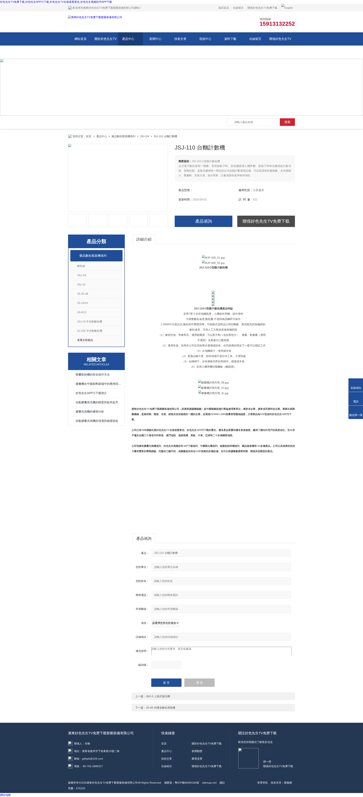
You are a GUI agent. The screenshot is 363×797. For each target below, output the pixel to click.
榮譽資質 (197, 758)
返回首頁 (223, 7)
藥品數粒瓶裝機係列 (123, 136)
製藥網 (288, 782)
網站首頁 (80, 38)
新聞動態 (197, 751)
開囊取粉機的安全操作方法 (93, 374)
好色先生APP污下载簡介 (91, 393)
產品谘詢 (203, 221)
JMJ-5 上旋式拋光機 (158, 696)
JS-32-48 (82, 293)
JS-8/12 (81, 312)
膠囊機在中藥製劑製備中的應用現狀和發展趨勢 (98, 383)
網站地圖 (5, 794)
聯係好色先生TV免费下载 (262, 7)
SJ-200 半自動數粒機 (89, 330)
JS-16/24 (82, 302)
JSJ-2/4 (144, 136)
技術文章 (180, 38)
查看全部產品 (85, 340)
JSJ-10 (81, 284)
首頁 (89, 136)
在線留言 (238, 7)
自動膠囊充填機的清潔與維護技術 (97, 420)
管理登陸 (262, 782)
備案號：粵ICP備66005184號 (181, 782)
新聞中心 (155, 38)
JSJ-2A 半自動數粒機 (89, 321)
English (288, 7)
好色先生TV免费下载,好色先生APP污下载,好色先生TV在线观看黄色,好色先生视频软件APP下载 (56, 1)
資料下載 (230, 38)
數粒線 (81, 265)
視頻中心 (205, 38)
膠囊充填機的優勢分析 (90, 411)
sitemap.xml (209, 782)
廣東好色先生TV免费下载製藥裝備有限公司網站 (111, 7)
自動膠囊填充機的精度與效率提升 (97, 402)
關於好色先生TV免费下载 (106, 45)
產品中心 (128, 38)
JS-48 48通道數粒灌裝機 (160, 707)
